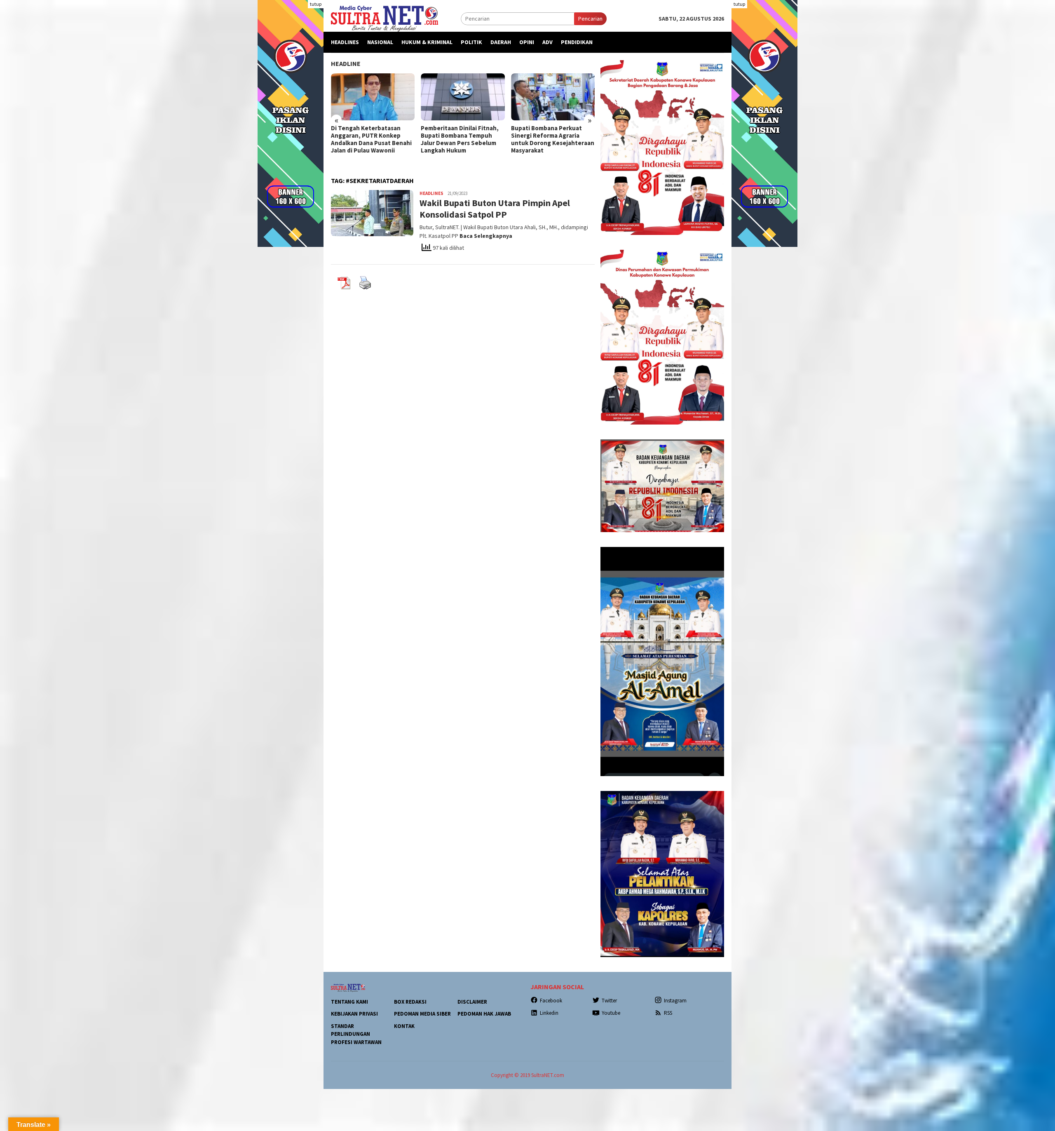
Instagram (675, 1000)
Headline (346, 63)
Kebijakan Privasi (354, 1013)
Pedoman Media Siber (422, 1013)
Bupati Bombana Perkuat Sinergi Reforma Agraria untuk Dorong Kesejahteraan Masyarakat (462, 139)
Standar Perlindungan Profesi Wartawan (356, 1034)
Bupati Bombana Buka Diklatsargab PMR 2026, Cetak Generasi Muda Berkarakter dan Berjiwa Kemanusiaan (545, 143)
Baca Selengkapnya (486, 235)
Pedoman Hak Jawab (484, 1013)
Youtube (611, 1012)
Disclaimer (472, 1001)
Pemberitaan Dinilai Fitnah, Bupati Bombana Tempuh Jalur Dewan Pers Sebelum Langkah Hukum (370, 139)
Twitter (609, 1000)
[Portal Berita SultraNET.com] (384, 18)
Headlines (431, 193)
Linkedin (549, 1012)
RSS (668, 1012)
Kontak (404, 1026)
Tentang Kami (349, 1001)
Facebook (551, 1000)
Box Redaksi (410, 1001)
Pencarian (590, 18)
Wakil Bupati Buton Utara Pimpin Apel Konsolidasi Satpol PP (495, 209)
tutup (315, 4)
